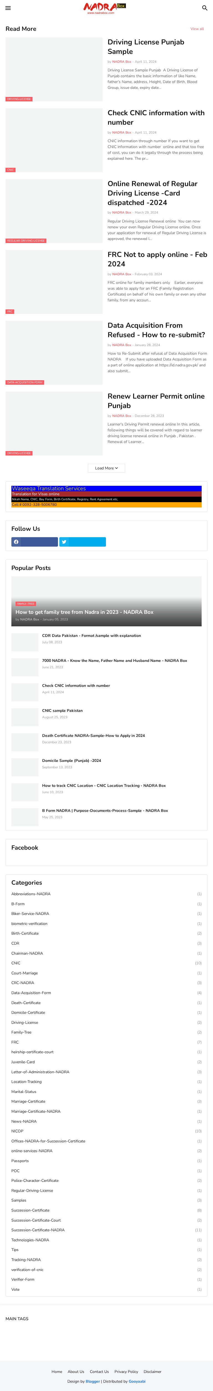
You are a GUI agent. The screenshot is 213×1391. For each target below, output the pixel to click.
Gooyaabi (137, 1381)
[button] (7, 8)
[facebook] (34, 542)
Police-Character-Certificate (106, 1180)
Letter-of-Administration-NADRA (106, 1072)
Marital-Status (106, 1091)
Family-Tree (106, 1032)
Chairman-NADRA (106, 953)
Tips (106, 1249)
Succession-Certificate (106, 1210)
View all (197, 28)
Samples (106, 1200)
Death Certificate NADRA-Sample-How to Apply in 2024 (93, 735)
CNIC (106, 963)
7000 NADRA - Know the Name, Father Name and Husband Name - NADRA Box (114, 660)
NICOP (106, 1131)
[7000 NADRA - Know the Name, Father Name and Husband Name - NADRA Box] (25, 667)
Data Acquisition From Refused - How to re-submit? (156, 330)
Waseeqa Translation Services (49, 488)
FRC (106, 1042)
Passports (106, 1161)
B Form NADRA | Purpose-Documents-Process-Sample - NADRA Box (105, 810)
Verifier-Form (106, 1279)
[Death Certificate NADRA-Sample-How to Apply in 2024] (25, 742)
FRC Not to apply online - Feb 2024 (157, 259)
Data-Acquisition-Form (106, 992)
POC (106, 1171)
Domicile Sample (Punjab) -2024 (71, 760)
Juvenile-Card (106, 1062)
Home (57, 1371)
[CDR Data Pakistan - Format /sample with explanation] (25, 642)
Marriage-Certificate (106, 1101)
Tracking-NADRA (106, 1259)
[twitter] (82, 542)
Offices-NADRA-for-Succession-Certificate (106, 1141)
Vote (106, 1289)
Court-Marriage (106, 973)
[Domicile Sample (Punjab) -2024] (25, 767)
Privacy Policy (126, 1371)
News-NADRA (106, 1121)
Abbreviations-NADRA (106, 894)
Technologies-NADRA (106, 1240)
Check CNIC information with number (156, 117)
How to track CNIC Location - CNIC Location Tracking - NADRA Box (104, 785)
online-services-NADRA (106, 1151)
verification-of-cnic (106, 1269)
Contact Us (99, 1371)
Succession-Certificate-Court (106, 1220)
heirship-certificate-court (106, 1052)
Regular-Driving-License (106, 1190)
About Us (76, 1371)
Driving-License (106, 1022)
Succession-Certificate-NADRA (106, 1230)
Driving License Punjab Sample (146, 46)
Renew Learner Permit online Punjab (156, 401)
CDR (106, 943)
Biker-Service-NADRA (106, 913)
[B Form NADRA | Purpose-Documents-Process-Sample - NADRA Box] (25, 817)
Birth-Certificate (106, 933)
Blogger (93, 1381)
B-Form (106, 904)
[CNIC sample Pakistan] (25, 717)
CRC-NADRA (106, 982)
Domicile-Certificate (106, 1012)
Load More (104, 468)
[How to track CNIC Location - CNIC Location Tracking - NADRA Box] (25, 792)
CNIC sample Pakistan (62, 710)
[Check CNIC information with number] (25, 692)
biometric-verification (106, 923)
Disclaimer (152, 1371)
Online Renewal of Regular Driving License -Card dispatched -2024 (152, 193)
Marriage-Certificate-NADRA (106, 1111)
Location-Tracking (106, 1081)
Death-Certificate (106, 1002)
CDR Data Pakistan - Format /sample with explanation (91, 635)
